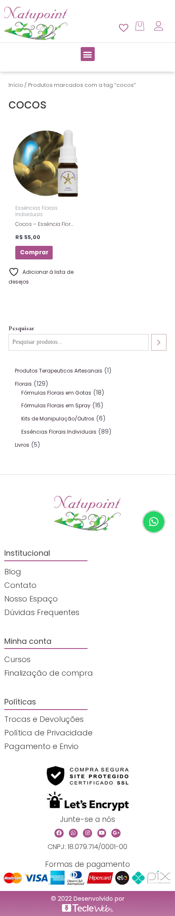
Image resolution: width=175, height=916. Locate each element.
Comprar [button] (34, 252)
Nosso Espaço (31, 598)
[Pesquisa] (159, 342)
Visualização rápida (46, 194)
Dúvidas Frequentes (41, 612)
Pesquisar (21, 328)
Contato (20, 585)
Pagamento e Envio (41, 746)
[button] (88, 54)
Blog (12, 571)
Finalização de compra (48, 673)
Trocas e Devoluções (44, 719)
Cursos (17, 659)
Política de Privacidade (48, 732)
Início (15, 85)
